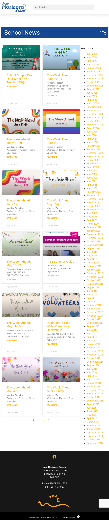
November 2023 (95, 156)
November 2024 (95, 117)
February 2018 (94, 305)
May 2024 (92, 135)
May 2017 (92, 333)
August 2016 (93, 365)
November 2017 (95, 316)
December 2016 (95, 351)
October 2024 (93, 121)
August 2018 (93, 287)
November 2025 (95, 78)
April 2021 (92, 185)
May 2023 (92, 174)
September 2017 (95, 323)
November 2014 (95, 436)
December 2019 (95, 234)
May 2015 (92, 415)
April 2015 (92, 418)
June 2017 (92, 330)
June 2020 (92, 213)
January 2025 (93, 110)
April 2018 (92, 298)
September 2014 (95, 443)
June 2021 (92, 178)
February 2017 (94, 344)
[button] (103, 7)
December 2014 (95, 432)
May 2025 (92, 96)
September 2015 (95, 401)
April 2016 (92, 376)
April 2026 (92, 61)
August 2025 (93, 89)
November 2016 (95, 355)
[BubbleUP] (78, 517)
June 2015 (92, 411)
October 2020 (93, 206)
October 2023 (93, 160)
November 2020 (95, 202)
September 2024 (95, 124)
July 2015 (92, 408)
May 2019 (92, 255)
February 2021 (94, 192)
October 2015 (93, 397)
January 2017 (93, 347)
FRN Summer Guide (60, 261)
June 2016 (92, 369)
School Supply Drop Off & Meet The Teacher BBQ (20, 79)
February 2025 (94, 107)
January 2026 (93, 71)
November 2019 (95, 238)
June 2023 (92, 170)
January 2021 (93, 195)
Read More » (12, 87)
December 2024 (95, 114)
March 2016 (93, 379)
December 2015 (95, 390)
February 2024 (94, 146)
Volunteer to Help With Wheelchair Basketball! (58, 326)
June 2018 (92, 291)
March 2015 (93, 422)
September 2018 (95, 284)
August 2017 (93, 326)
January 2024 (93, 149)
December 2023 (95, 153)
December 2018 (95, 273)
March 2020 (93, 224)
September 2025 (95, 86)
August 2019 (93, 248)
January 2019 (93, 270)
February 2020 (94, 227)
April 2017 (92, 337)
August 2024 (93, 128)
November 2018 (95, 277)
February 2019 (94, 266)
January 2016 (93, 386)
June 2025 (92, 93)
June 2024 (92, 132)
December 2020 (95, 199)
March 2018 (93, 301)
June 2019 (92, 252)
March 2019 (93, 262)
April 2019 (92, 259)
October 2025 (93, 82)
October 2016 (93, 358)
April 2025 (92, 100)
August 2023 (93, 167)
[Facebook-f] (54, 457)
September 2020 (95, 209)
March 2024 (93, 142)
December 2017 (95, 312)
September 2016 (95, 362)
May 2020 (92, 216)
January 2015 (93, 429)
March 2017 (93, 340)
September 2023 (95, 163)
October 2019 (93, 241)
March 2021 (93, 188)
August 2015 (93, 404)
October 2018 (93, 280)
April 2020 (92, 220)
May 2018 (92, 294)
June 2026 (92, 54)
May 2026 (92, 57)
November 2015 (95, 393)
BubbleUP (73, 517)
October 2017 (93, 319)
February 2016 (94, 383)
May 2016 (92, 372)
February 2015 (94, 425)
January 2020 (93, 231)
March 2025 (93, 103)
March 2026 (93, 64)
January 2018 (93, 308)
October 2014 (93, 439)
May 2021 (92, 181)
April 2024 (92, 139)
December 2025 (95, 75)
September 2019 (95, 245)
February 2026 (94, 68)
